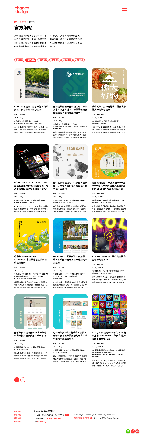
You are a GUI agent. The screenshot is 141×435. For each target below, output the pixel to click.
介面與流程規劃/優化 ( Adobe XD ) (104, 350)
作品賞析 (17, 414)
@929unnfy (41, 421)
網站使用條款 (88, 418)
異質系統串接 (32, 278)
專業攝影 (96, 123)
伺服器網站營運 (20, 123)
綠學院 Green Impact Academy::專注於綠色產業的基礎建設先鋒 (30, 259)
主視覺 (31, 202)
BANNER (25, 349)
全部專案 (19, 60)
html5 (25, 202)
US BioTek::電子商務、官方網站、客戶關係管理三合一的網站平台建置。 (70, 259)
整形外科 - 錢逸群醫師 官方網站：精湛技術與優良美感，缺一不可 (31, 334)
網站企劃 (30, 123)
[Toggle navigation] (124, 10)
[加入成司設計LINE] (128, 431)
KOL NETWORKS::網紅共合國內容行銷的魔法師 (109, 258)
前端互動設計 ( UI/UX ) (30, 121)
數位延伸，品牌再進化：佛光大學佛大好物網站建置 (109, 108)
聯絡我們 (17, 421)
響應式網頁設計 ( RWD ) (39, 200)
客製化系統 (38, 123)
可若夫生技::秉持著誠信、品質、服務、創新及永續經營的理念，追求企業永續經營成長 (70, 335)
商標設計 (76, 126)
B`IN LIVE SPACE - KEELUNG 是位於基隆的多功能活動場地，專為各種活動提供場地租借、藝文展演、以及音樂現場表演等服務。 (31, 187)
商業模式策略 (97, 121)
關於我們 (17, 411)
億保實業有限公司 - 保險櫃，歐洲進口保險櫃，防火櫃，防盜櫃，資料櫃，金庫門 (70, 185)
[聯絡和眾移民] (137, 431)
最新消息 (17, 418)
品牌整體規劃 (97, 352)
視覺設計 (79, 60)
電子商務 (43, 60)
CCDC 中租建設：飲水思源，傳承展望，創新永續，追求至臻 (31, 108)
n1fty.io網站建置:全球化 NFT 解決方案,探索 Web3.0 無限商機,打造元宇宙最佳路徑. (109, 335)
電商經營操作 (115, 121)
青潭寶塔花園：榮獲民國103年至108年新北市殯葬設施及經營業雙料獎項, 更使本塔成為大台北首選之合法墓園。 (109, 187)
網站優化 (18, 121)
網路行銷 (106, 121)
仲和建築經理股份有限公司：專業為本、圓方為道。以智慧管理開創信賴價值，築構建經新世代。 (70, 109)
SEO (34, 276)
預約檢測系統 (73, 276)
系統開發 (67, 60)
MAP (67, 415)
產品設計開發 (107, 352)
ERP (66, 278)
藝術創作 (96, 356)
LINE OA (64, 276)
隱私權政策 (78, 418)
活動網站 (55, 60)
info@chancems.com (53, 418)
